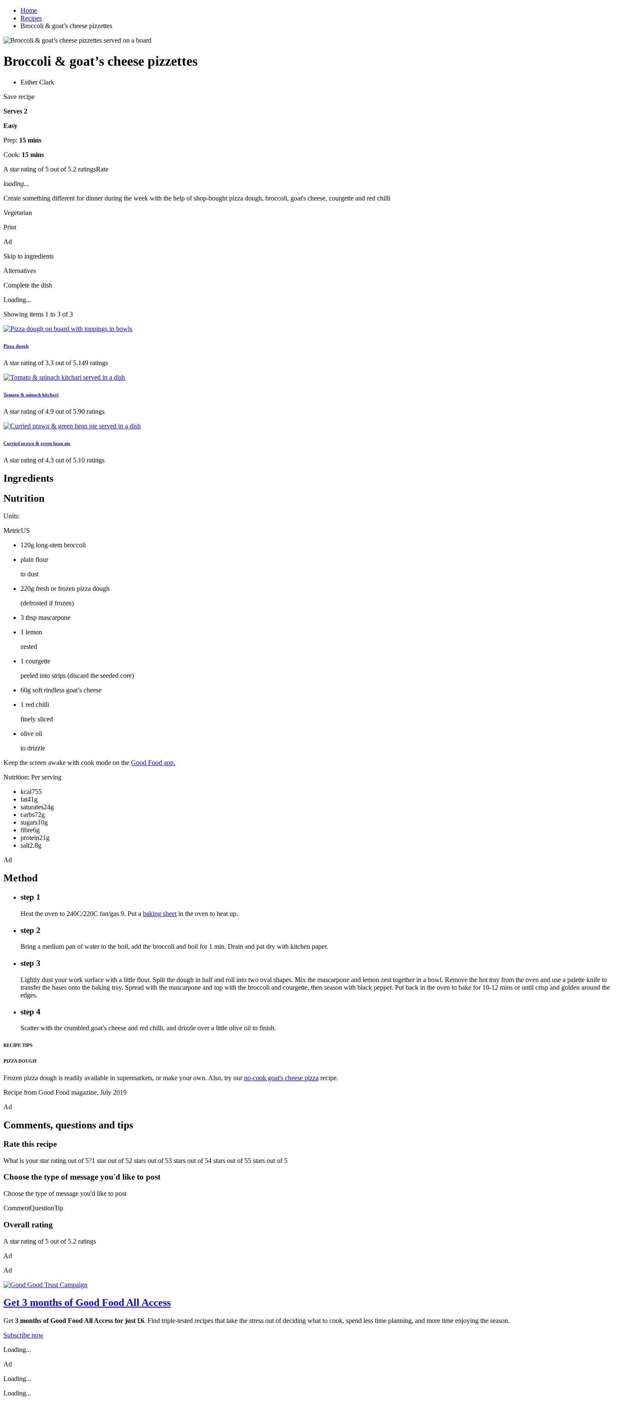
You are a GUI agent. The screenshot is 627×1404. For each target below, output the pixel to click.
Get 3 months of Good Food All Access (87, 1302)
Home (28, 10)
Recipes (31, 18)
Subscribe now (23, 1335)
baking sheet (160, 913)
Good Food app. (153, 762)
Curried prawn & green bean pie (36, 443)
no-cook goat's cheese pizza (281, 1077)
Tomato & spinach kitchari (30, 394)
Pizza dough (16, 346)
